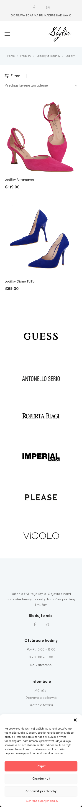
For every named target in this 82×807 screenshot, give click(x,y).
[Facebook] (34, 7)
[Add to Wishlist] (70, 108)
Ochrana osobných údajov (42, 801)
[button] (75, 720)
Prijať (41, 766)
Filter (15, 76)
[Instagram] (48, 7)
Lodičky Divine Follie (20, 281)
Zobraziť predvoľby (41, 791)
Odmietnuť (41, 779)
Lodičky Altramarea (19, 179)
